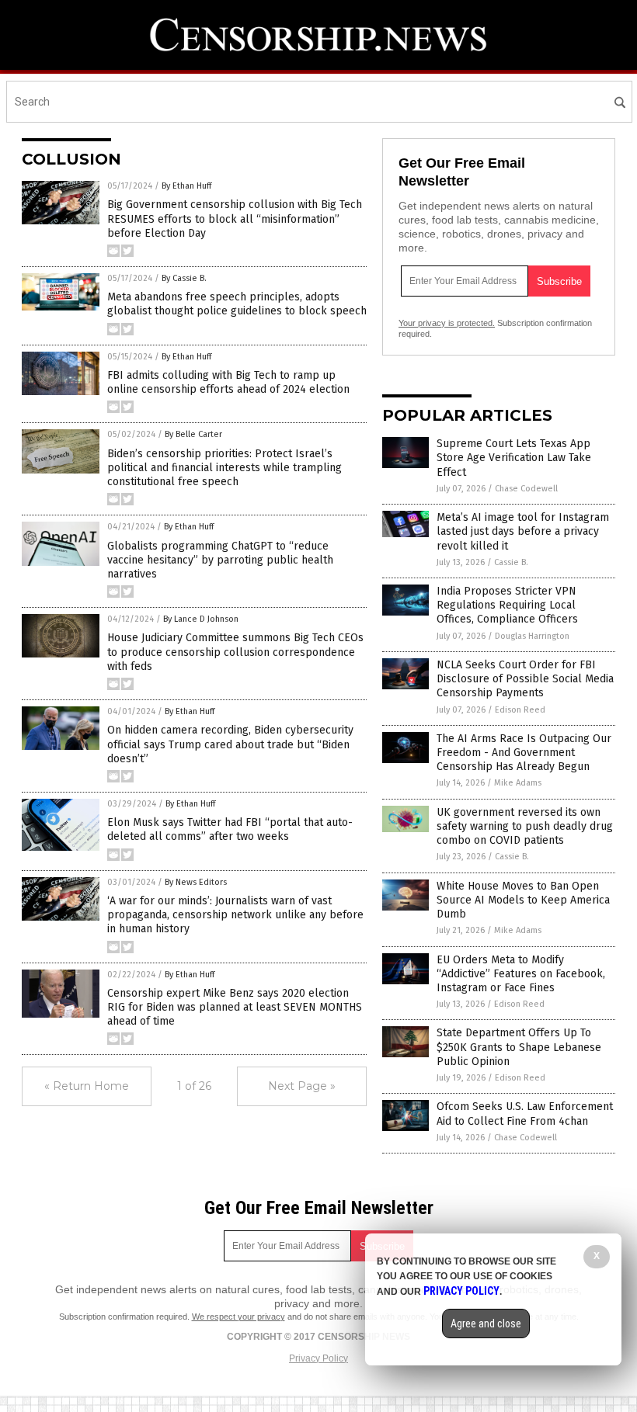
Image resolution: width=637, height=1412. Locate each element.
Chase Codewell (526, 489)
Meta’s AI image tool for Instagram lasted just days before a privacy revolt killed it (523, 531)
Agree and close (486, 1323)
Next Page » (302, 1086)
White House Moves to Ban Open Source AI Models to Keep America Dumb (523, 900)
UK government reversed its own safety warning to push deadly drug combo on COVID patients (525, 826)
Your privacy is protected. (447, 323)
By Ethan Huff (186, 186)
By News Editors (196, 882)
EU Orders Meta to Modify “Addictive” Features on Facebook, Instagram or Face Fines (521, 973)
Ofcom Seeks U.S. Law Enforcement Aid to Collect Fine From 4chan (525, 1113)
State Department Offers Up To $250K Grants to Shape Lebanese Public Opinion (519, 1046)
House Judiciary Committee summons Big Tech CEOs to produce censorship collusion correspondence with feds (235, 651)
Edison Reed (520, 710)
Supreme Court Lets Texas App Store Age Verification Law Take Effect (514, 457)
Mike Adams (517, 783)
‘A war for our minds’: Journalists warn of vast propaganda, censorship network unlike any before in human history (235, 914)
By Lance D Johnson (200, 619)
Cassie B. (511, 562)
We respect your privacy (238, 1316)
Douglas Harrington (532, 636)
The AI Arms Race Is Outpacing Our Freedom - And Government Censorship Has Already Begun (524, 752)
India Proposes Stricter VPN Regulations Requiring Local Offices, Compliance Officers (507, 605)
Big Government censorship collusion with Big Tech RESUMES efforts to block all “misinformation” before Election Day (234, 218)
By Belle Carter (193, 434)
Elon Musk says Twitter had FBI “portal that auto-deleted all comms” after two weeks (230, 829)
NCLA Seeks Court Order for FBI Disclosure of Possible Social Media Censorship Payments (525, 678)
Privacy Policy (318, 1358)
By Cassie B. (184, 278)
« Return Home (86, 1086)
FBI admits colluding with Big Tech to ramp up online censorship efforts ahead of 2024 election (228, 382)
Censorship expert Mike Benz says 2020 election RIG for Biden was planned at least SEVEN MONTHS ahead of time (234, 1007)
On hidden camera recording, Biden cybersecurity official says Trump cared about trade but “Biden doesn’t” (230, 744)
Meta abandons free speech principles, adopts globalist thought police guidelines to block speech (237, 303)
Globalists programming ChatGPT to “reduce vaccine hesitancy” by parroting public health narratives (220, 560)
